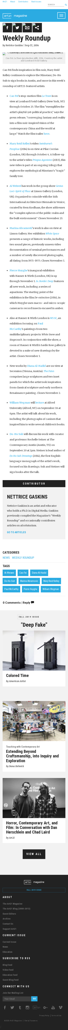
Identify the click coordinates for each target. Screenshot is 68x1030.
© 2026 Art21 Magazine (13, 1021)
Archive (6, 918)
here (46, 133)
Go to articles (16, 532)
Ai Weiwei (15, 186)
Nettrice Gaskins (27, 497)
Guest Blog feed (10, 980)
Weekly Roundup (23, 557)
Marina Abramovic (29, 581)
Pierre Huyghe (19, 270)
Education (7, 952)
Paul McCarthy (11, 589)
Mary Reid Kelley (20, 143)
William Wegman (20, 402)
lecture (39, 402)
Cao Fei (14, 96)
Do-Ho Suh (16, 434)
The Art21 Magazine (12, 903)
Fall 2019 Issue (29, 617)
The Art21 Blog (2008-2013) (16, 908)
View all (34, 854)
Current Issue (9, 942)
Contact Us (8, 923)
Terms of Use (56, 1015)
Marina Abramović (21, 228)
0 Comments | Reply (17, 602)
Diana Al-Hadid (36, 365)
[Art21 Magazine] (15, 13)
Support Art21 (9, 929)
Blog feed (7, 965)
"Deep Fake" (34, 624)
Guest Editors (9, 913)
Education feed (10, 975)
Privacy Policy (44, 1015)
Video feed (8, 969)
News (6, 557)
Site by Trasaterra (30, 1021)
